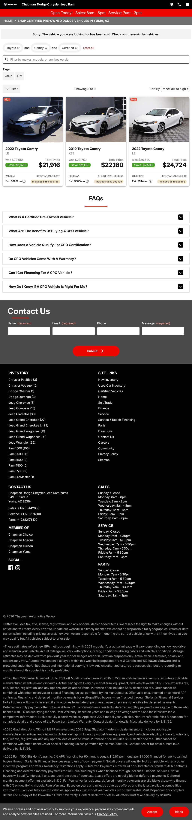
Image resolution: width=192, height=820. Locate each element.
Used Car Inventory (111, 385)
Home (8, 21)
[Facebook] (11, 568)
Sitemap (104, 460)
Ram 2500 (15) (18, 454)
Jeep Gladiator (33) (22, 414)
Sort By (155, 89)
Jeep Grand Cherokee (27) (27, 420)
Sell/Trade (105, 402)
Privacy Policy (108, 454)
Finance (103, 408)
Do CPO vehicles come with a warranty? (42, 259)
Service (103, 414)
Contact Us (106, 437)
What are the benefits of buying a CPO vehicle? (49, 231)
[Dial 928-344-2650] (179, 4)
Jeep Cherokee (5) (21, 402)
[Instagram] (18, 568)
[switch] (187, 4)
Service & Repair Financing (116, 420)
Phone (101, 323)
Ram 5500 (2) (17, 471)
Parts (101, 425)
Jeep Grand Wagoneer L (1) (27, 437)
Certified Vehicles (110, 391)
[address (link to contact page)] (172, 4)
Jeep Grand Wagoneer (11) (26, 431)
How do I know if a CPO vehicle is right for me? (48, 287)
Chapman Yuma (19, 551)
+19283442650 (28, 508)
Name (20, 323)
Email (64, 323)
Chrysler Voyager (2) (23, 385)
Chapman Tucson (20, 546)
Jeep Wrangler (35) (21, 442)
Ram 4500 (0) (18, 465)
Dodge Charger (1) (21, 391)
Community (106, 448)
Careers (103, 442)
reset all (88, 48)
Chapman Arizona (21, 540)
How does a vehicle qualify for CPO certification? (50, 245)
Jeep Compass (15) (21, 408)
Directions (105, 431)
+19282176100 (31, 514)
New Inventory (108, 380)
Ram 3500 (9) (18, 460)
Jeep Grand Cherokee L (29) (28, 425)
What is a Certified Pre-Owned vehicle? (41, 217)
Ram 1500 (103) (19, 448)
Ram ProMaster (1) (21, 477)
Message (156, 323)
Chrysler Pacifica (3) (22, 380)
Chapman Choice (20, 534)
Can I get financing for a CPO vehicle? (40, 273)
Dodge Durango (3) (22, 397)
